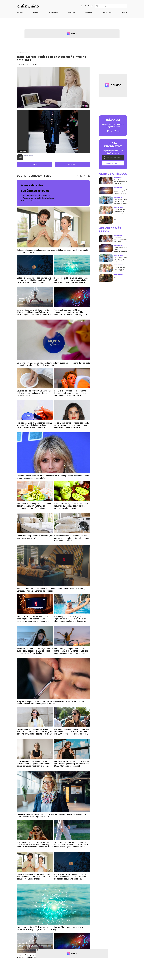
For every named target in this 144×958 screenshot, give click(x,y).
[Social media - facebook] (85, 6)
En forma (71, 12)
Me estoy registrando (112, 163)
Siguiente (71, 165)
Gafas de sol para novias (31, 201)
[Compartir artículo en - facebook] (77, 176)
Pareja (124, 12)
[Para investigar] (97, 6)
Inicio (18, 52)
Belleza (20, 12)
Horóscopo (107, 12)
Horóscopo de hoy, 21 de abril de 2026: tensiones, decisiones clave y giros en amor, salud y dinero (120, 193)
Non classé (24, 52)
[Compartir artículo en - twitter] (81, 176)
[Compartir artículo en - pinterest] (89, 176)
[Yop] (106, 220)
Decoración (53, 12)
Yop (115, 219)
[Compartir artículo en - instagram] (85, 176)
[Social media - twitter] (81, 6)
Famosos (88, 12)
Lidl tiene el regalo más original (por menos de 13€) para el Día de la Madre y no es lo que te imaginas (120, 213)
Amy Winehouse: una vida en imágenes (36, 195)
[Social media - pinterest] (89, 6)
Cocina (35, 12)
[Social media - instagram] (92, 6)
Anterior (35, 165)
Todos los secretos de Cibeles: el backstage (38, 198)
